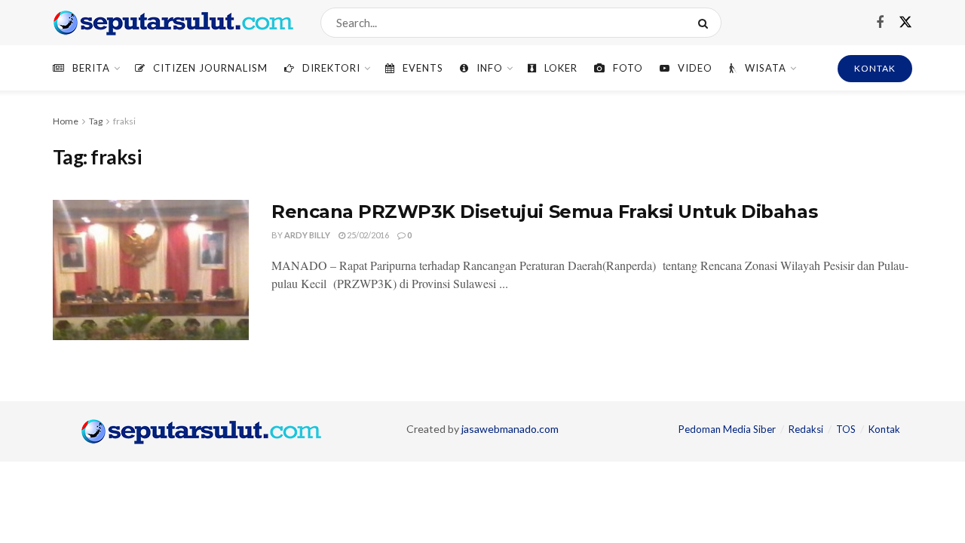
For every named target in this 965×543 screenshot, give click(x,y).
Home (65, 121)
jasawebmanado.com (510, 428)
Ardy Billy (307, 235)
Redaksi (806, 429)
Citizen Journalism (210, 68)
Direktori (331, 68)
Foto (628, 68)
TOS (846, 429)
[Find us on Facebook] (880, 23)
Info (489, 68)
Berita (91, 68)
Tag (96, 121)
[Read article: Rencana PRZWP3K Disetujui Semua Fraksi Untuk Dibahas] (151, 270)
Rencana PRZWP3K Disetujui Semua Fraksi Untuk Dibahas (544, 211)
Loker (560, 68)
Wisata (765, 68)
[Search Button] (706, 23)
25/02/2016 (367, 235)
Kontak (884, 429)
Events (423, 68)
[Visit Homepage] (173, 23)
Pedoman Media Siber (727, 429)
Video (695, 68)
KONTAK (875, 68)
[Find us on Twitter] (905, 23)
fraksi (124, 121)
